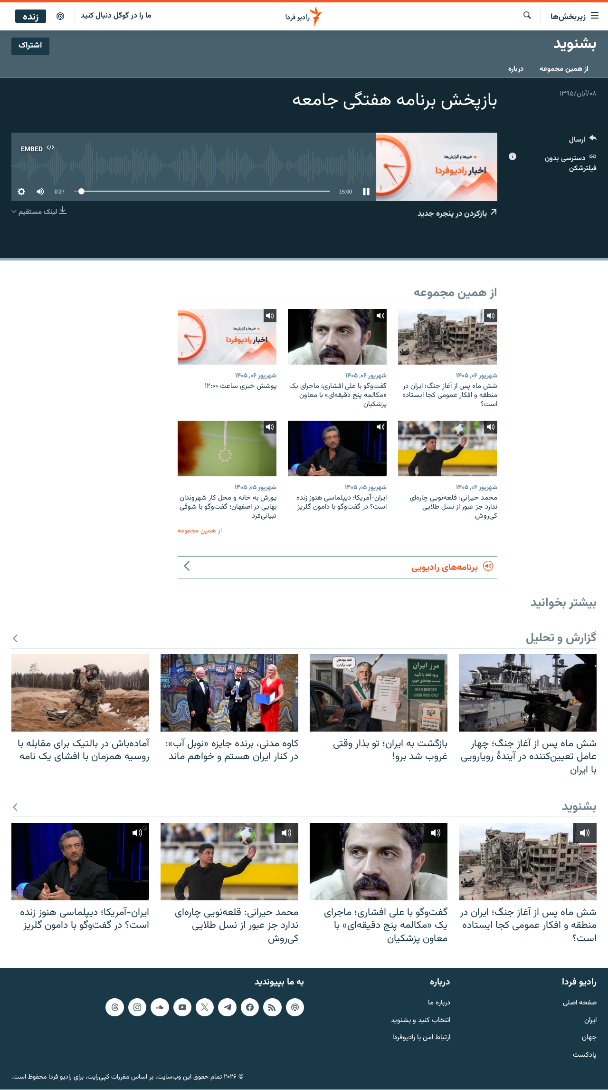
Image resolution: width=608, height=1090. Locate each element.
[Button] (583, 142)
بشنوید (579, 807)
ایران (590, 1021)
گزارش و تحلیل (561, 638)
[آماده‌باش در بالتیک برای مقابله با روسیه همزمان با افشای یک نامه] (80, 693)
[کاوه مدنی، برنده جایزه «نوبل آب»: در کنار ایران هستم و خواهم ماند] (229, 693)
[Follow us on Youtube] (182, 1007)
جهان (589, 1038)
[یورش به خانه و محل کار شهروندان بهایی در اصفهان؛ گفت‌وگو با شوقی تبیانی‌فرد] (227, 448)
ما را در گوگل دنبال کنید (116, 16)
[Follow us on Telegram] (227, 1007)
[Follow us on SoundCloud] (160, 1007)
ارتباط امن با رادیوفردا (421, 1038)
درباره (515, 69)
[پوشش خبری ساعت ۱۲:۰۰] (227, 337)
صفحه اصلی (580, 1003)
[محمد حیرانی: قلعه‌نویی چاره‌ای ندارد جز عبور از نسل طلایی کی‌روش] (447, 448)
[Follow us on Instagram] (137, 1007)
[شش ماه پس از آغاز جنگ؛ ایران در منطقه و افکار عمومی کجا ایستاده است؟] (447, 337)
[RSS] (272, 1007)
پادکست (585, 1056)
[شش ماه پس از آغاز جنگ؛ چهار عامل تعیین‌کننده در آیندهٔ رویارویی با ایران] (528, 693)
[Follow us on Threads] (114, 1007)
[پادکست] (60, 17)
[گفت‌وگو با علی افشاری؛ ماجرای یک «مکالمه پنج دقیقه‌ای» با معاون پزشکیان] (337, 337)
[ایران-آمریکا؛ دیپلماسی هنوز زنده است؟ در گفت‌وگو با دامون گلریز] (337, 448)
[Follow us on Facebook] (250, 1007)
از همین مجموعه (564, 69)
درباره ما (439, 1003)
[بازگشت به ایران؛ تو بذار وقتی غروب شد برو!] (378, 693)
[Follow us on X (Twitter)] (205, 1007)
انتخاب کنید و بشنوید (420, 1021)
